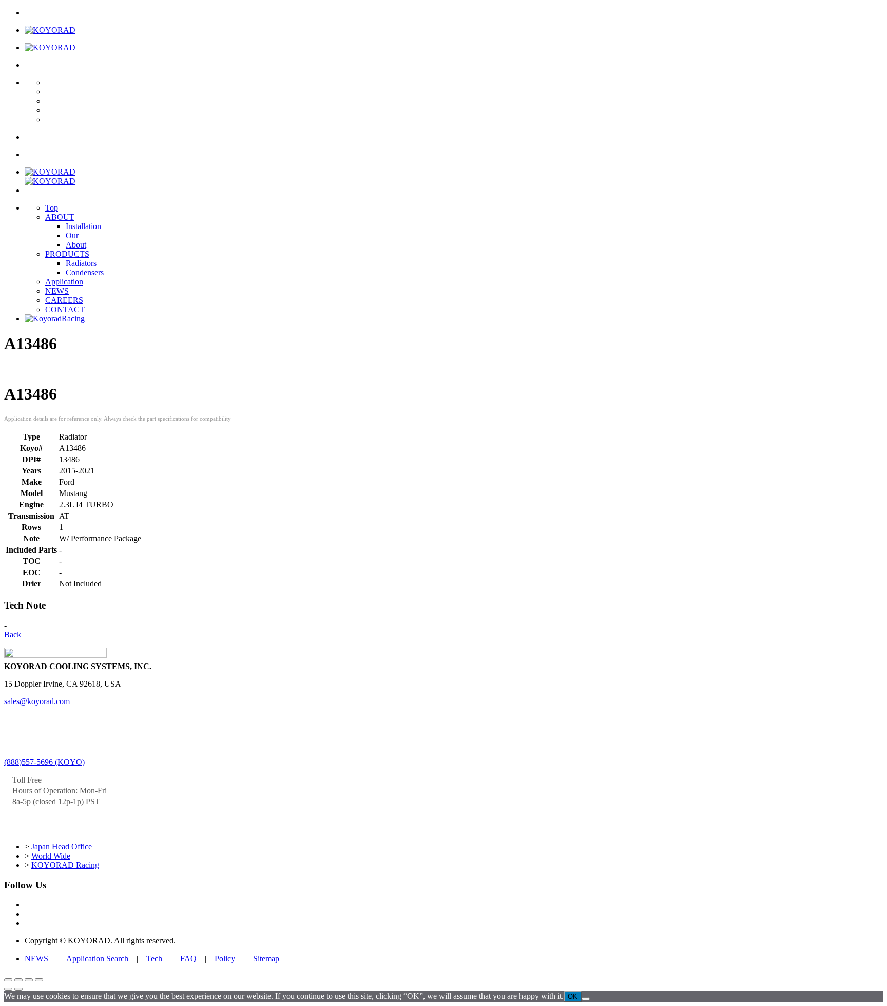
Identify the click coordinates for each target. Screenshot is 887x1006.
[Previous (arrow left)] (8, 989)
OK (572, 996)
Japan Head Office (61, 846)
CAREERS (64, 300)
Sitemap (266, 958)
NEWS (57, 291)
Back (12, 634)
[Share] (29, 979)
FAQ (188, 958)
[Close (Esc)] (39, 979)
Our (72, 235)
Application (64, 281)
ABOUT (59, 217)
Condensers (85, 272)
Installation (83, 226)
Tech (154, 958)
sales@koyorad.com (37, 701)
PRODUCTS (67, 254)
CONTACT (65, 309)
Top (51, 207)
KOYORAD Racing (65, 865)
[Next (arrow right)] (18, 989)
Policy (225, 958)
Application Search (97, 958)
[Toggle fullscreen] (18, 979)
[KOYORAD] (50, 30)
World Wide (50, 855)
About (76, 244)
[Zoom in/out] (8, 979)
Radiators (81, 263)
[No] (586, 998)
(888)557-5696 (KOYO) (44, 761)
